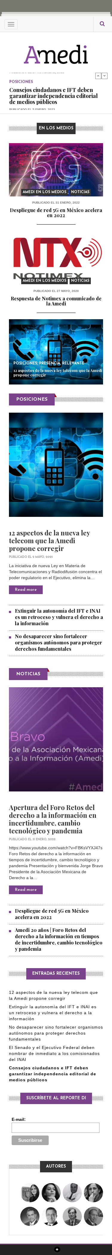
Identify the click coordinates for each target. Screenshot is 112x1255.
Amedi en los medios (44, 192)
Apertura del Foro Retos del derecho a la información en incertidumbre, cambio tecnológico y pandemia (52, 819)
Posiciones (21, 82)
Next (105, 76)
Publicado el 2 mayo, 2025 (31, 557)
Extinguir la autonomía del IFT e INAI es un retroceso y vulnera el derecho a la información (59, 617)
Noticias (80, 192)
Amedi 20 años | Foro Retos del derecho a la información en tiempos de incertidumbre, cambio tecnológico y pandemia (58, 939)
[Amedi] (56, 51)
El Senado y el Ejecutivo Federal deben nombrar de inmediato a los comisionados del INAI (54, 1053)
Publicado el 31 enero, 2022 (56, 202)
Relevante (73, 363)
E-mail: (19, 1119)
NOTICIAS (28, 674)
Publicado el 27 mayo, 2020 (56, 291)
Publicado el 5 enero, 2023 (32, 109)
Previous (98, 76)
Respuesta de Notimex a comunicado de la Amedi (56, 301)
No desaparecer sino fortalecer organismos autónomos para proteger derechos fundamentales (58, 642)
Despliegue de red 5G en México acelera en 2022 (56, 213)
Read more (26, 590)
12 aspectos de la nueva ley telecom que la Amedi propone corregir (57, 372)
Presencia (49, 363)
